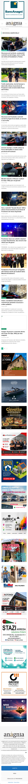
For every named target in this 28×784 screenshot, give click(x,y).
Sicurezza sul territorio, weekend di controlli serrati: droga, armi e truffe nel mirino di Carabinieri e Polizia (13, 55)
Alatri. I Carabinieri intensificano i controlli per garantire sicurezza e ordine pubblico (12, 302)
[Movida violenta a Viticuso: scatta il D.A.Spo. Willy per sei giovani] (14, 170)
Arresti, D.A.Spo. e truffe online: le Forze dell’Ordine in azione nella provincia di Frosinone (12, 149)
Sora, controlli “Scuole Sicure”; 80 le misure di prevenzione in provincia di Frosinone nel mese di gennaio (13, 209)
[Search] (26, 23)
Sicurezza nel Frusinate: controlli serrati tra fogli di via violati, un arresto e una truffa (14, 118)
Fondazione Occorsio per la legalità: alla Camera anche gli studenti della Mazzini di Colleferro (13, 271)
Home (2, 28)
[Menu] (2, 23)
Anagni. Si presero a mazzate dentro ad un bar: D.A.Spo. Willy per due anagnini (13, 333)
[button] (26, 752)
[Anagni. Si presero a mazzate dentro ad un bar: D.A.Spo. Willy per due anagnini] (14, 323)
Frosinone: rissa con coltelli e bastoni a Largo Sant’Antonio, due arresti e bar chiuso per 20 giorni (13, 240)
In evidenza (4, 50)
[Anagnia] (14, 23)
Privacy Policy (16, 782)
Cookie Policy (10, 782)
